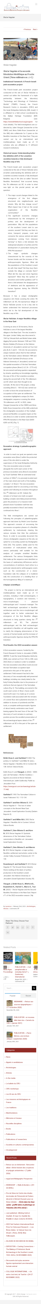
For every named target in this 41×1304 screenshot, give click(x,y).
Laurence (8, 906)
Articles (5, 908)
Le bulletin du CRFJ (13, 1084)
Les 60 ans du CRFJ (13, 1094)
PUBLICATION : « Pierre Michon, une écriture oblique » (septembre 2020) (19, 1036)
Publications (10, 1134)
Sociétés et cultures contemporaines (20, 1145)
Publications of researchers (16, 1139)
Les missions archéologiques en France (18, 1100)
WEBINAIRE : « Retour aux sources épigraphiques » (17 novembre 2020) (20, 1004)
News (8, 1057)
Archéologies (31, 906)
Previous (27, 29)
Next (34, 29)
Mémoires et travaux (14, 1118)
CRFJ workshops (12, 1089)
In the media (10, 1078)
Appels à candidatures (14, 1062)
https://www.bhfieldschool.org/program (18, 122)
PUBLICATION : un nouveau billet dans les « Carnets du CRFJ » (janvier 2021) (20, 1020)
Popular (12, 996)
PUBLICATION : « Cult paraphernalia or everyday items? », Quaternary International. (11, 972)
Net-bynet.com (31, 1294)
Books (8, 1129)
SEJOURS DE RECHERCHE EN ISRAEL (20, 1241)
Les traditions (11, 1108)
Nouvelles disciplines (14, 1124)
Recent (28, 996)
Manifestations (11, 1113)
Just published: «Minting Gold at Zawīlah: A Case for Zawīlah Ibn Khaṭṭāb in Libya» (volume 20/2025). (19, 1216)
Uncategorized (11, 1150)
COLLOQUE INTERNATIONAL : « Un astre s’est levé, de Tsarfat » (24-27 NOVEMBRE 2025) (19, 1274)
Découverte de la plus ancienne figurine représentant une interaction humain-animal (19, 1263)
